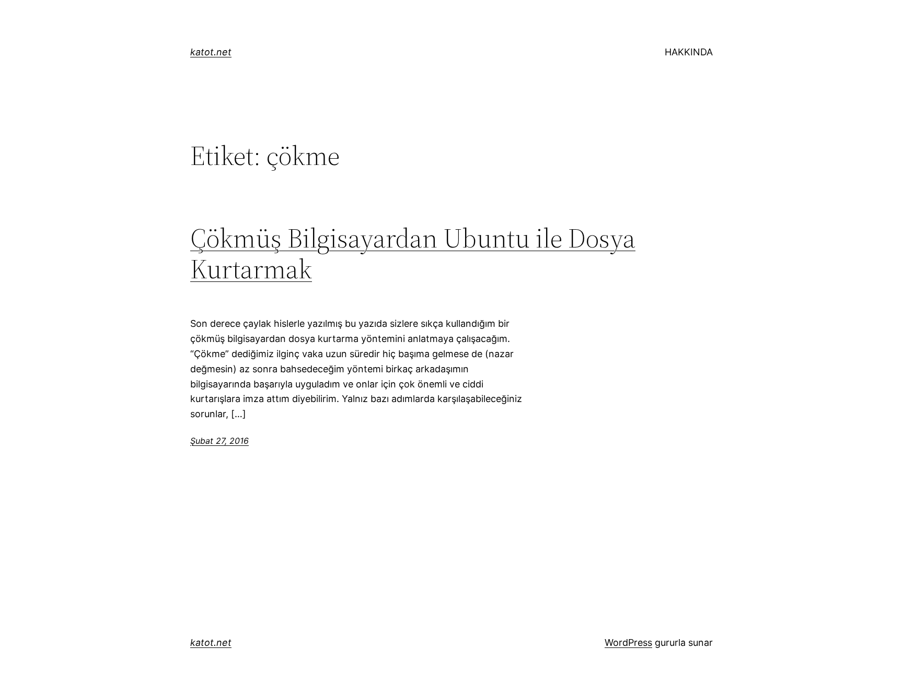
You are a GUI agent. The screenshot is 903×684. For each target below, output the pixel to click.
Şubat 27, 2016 (219, 440)
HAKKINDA (689, 51)
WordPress (628, 642)
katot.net (210, 51)
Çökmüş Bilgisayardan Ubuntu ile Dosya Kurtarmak (412, 253)
